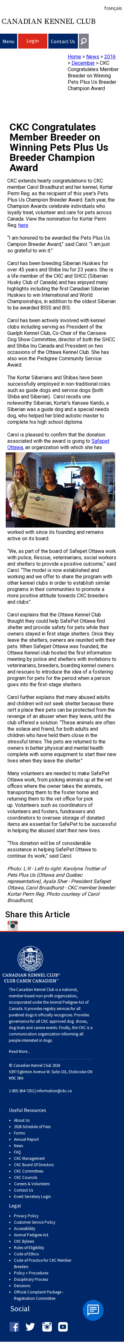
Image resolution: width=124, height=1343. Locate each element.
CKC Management (29, 1158)
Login (32, 40)
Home (74, 57)
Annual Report (26, 1139)
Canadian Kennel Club (49, 21)
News (92, 57)
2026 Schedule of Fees (32, 1126)
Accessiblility (24, 1228)
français (113, 8)
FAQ (17, 1152)
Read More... (19, 1051)
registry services (56, 1008)
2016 (110, 57)
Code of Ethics (26, 1254)
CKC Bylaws (24, 1241)
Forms (19, 1133)
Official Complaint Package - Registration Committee (39, 1292)
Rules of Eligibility (29, 1247)
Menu (8, 41)
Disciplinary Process (31, 1279)
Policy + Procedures (31, 1273)
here (23, 225)
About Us (22, 1120)
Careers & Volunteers (32, 1184)
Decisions (22, 1285)
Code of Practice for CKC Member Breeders (42, 1263)
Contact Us (63, 41)
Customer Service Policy (34, 1222)
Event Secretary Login (32, 1196)
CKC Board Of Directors (34, 1164)
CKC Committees (28, 1171)
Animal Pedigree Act (31, 1235)
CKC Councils (25, 1177)
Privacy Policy (26, 1216)
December (83, 63)
